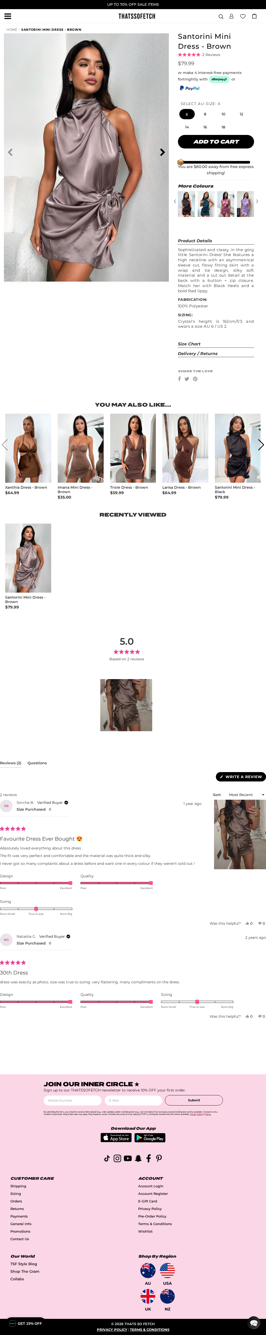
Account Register (153, 1194)
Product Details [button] (195, 240)
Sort (217, 794)
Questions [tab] (37, 764)
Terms (208, 1114)
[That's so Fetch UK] (148, 1296)
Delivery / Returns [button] (198, 353)
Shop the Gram (24, 1271)
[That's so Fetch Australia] (148, 1270)
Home (11, 30)
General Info (20, 1224)
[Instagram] (117, 1159)
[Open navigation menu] (8, 16)
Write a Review (245, 777)
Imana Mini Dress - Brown (75, 489)
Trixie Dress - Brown (129, 487)
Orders (16, 1201)
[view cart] (254, 16)
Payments (19, 1216)
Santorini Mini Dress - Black (235, 489)
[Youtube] (128, 1159)
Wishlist (145, 1231)
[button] (231, 15)
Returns (17, 1209)
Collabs (17, 1279)
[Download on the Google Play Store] (149, 1141)
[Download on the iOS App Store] (116, 1140)
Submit (194, 1100)
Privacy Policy (150, 1209)
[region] (126, 705)
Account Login (150, 1186)
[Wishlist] (242, 16)
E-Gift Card (147, 1201)
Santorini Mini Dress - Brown (51, 30)
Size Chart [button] (189, 343)
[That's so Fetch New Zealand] (167, 1296)
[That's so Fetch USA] (167, 1270)
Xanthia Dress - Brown (26, 487)
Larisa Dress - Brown (181, 487)
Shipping (18, 1186)
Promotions (20, 1231)
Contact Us (19, 1239)
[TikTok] (107, 1159)
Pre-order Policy (152, 1216)
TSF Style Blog (23, 1264)
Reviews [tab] (10, 764)
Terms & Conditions (155, 1224)
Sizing (15, 1194)
